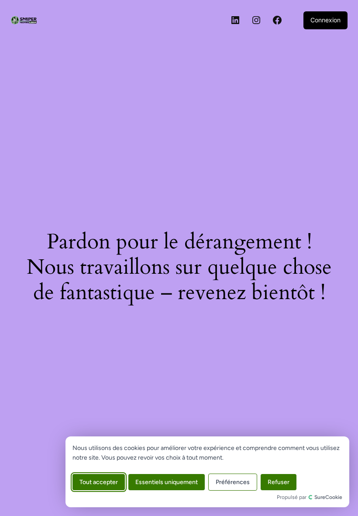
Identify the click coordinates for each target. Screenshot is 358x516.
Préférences (233, 482)
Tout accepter (98, 482)
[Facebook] (277, 20)
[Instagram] (256, 20)
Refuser (278, 482)
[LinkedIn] (235, 20)
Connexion (325, 20)
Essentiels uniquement (166, 482)
